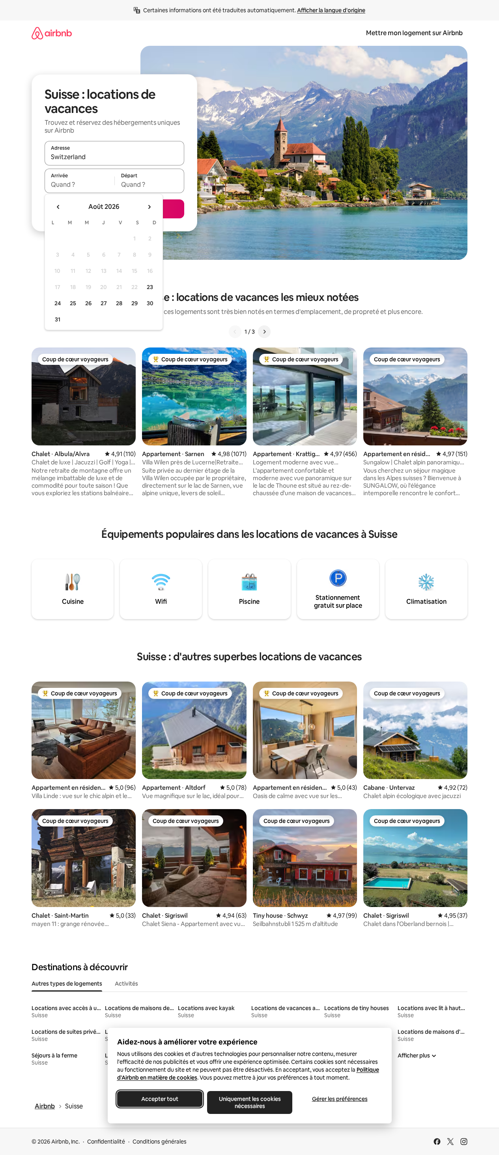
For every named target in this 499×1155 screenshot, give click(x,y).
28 (119, 303)
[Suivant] (264, 331)
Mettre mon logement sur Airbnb (414, 33)
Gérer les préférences (339, 1098)
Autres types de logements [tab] (67, 983)
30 (150, 303)
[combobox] (114, 157)
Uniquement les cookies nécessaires (249, 1102)
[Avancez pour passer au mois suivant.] (149, 207)
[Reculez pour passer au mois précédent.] (58, 207)
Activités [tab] (126, 983)
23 (150, 287)
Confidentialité (106, 1141)
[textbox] (79, 184)
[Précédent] (235, 331)
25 (73, 303)
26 (88, 303)
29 (134, 303)
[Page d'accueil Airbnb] (52, 33)
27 (104, 303)
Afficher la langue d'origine (331, 10)
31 (57, 319)
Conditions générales (160, 1141)
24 (57, 303)
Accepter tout (159, 1098)
